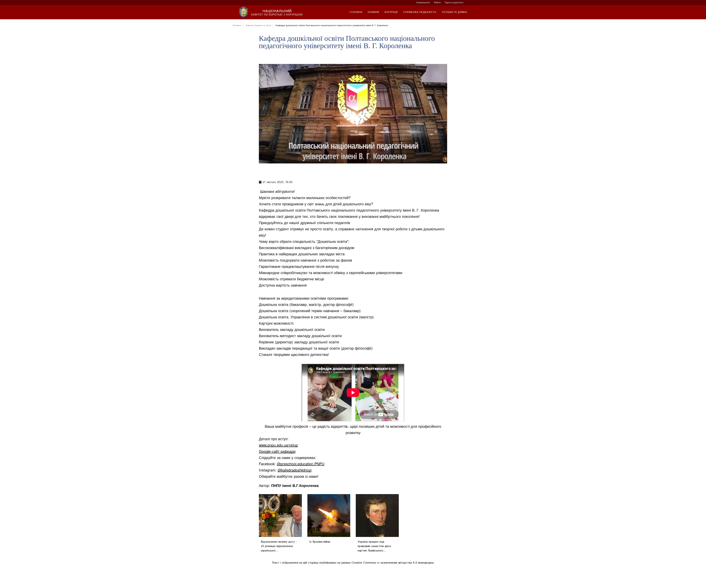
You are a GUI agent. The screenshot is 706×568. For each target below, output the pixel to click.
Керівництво (423, 2)
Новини (373, 12)
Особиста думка (454, 12)
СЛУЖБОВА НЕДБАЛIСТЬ (419, 12)
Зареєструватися (453, 2)
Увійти (437, 2)
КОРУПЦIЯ (391, 12)
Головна (356, 12)
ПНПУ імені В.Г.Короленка (295, 485)
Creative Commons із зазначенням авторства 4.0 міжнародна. (393, 563)
